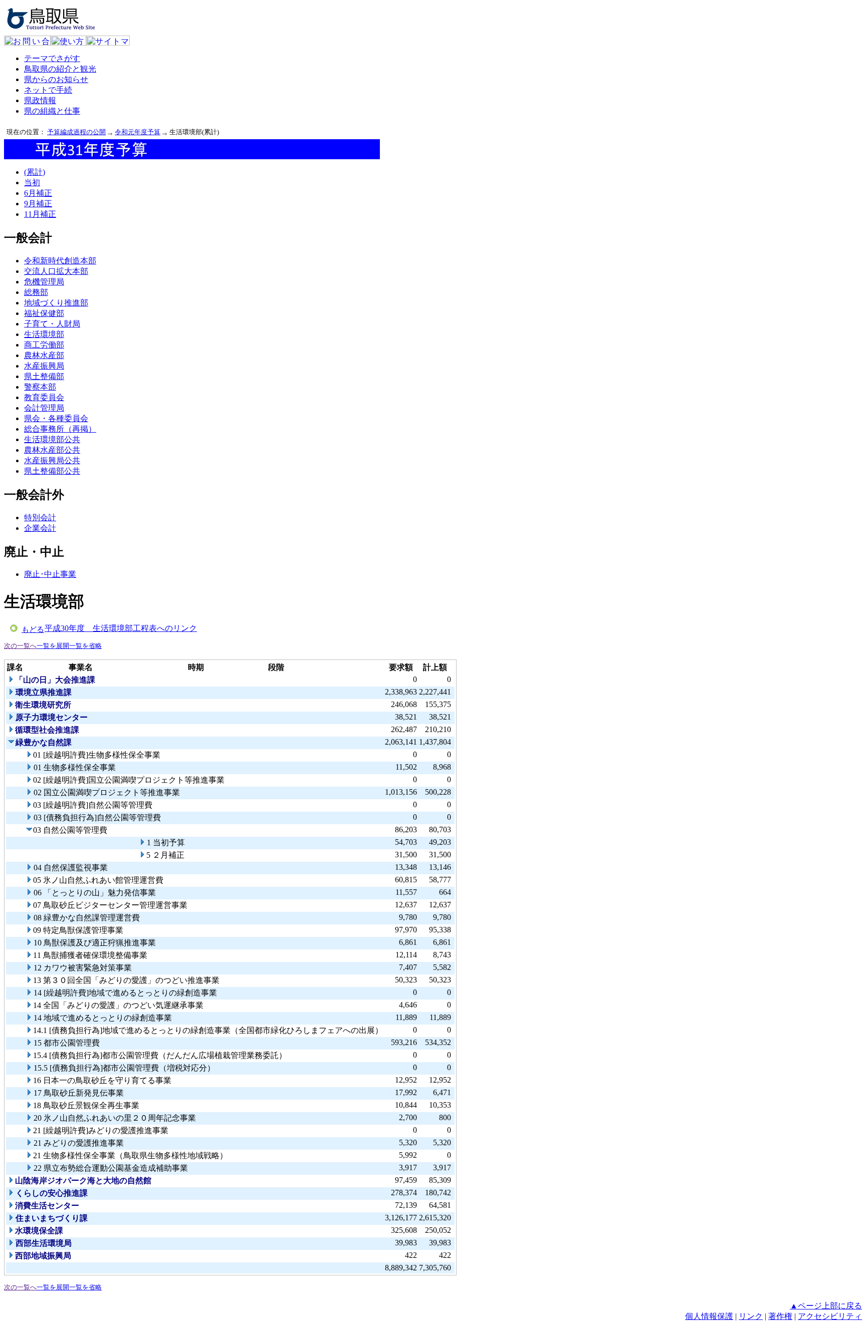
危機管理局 (44, 281)
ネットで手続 (48, 90)
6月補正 (38, 193)
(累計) (34, 172)
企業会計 (40, 528)
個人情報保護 (709, 1316)
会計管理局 (44, 408)
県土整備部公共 (52, 471)
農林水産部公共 (52, 450)
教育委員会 (44, 397)
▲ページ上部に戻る (826, 1305)
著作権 (780, 1316)
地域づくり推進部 (56, 302)
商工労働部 (44, 345)
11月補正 (40, 214)
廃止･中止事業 (50, 574)
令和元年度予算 (137, 132)
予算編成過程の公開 (76, 132)
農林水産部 (44, 355)
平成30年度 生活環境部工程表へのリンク (121, 628)
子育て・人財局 (52, 323)
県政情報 (40, 100)
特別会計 (40, 517)
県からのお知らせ (56, 79)
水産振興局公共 (52, 460)
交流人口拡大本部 (56, 271)
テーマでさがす (52, 58)
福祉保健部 (44, 313)
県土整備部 (44, 376)
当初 (32, 182)
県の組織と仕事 (52, 111)
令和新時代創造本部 (60, 260)
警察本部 (40, 387)
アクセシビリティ (830, 1316)
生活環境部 (44, 334)
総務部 (36, 292)
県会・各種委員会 (56, 418)
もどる (33, 629)
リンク (751, 1316)
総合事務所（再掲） (60, 429)
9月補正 (38, 203)
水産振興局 (44, 366)
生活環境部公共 (52, 439)
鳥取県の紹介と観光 (60, 69)
